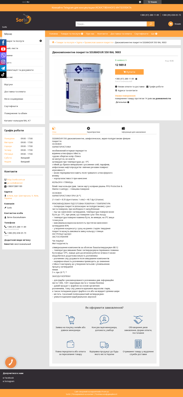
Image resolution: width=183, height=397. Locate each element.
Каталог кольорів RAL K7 (17, 120)
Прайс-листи (11, 48)
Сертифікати (141, 33)
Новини (8, 55)
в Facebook (8, 377)
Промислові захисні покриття (98, 42)
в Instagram (8, 381)
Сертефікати (11, 106)
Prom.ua (105, 391)
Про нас (90, 33)
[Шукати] (151, 23)
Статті (7, 62)
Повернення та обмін (15, 113)
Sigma (79, 42)
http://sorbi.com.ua (16, 179)
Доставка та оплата (121, 33)
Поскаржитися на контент (82, 394)
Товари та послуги (70, 33)
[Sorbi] (23, 18)
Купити (130, 71)
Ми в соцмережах (13, 98)
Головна (53, 33)
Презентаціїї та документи (18, 69)
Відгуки (8, 84)
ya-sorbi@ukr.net (15, 183)
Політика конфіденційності (106, 394)
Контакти (102, 33)
